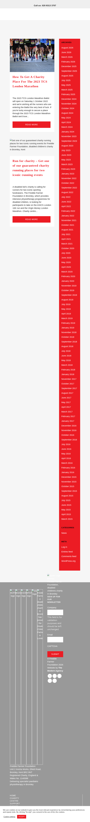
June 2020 (66, 258)
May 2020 (66, 262)
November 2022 (68, 178)
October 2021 (67, 225)
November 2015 (68, 482)
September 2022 (69, 188)
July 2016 (65, 444)
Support (15, 804)
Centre (14, 801)
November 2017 (68, 379)
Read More (31, 125)
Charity (14, 798)
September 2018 (69, 342)
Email (50, 635)
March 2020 (67, 272)
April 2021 (66, 239)
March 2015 (67, 519)
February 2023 (68, 169)
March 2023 (67, 164)
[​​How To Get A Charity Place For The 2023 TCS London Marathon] (32, 55)
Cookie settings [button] (9, 817)
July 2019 (65, 304)
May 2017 (66, 402)
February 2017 (68, 416)
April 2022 (66, 206)
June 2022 (66, 202)
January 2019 (67, 328)
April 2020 (66, 267)
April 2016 (66, 458)
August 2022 (67, 192)
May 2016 (66, 454)
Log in (64, 547)
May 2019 (66, 309)
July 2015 (65, 500)
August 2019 (67, 300)
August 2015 (67, 496)
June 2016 (66, 449)
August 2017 (67, 393)
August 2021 (67, 230)
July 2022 (65, 197)
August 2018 (67, 346)
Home (13, 796)
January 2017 (67, 421)
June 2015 (66, 505)
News (64, 533)
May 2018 (66, 360)
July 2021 (65, 234)
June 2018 (66, 356)
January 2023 (67, 174)
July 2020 (65, 253)
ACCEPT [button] (22, 817)
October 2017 (67, 384)
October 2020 (67, 248)
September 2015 (69, 491)
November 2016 (68, 430)
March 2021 (67, 244)
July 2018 (65, 351)
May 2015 (66, 510)
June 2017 (66, 398)
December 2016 (68, 426)
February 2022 (68, 211)
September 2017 (69, 388)
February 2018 (68, 370)
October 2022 (67, 183)
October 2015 (67, 486)
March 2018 (67, 365)
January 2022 (67, 216)
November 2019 (68, 286)
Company (51, 607)
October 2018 (67, 337)
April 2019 (66, 314)
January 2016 (67, 472)
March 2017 (67, 412)
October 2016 (67, 435)
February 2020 (68, 276)
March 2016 (67, 463)
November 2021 (68, 220)
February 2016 (68, 468)
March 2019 (67, 318)
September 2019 (69, 295)
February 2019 (68, 323)
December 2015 (68, 477)
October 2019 (67, 290)
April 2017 (66, 407)
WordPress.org (68, 561)
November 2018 (68, 332)
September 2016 (69, 440)
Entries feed (67, 552)
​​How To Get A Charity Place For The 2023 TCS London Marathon (30, 81)
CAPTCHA (52, 646)
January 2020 (67, 281)
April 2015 (66, 514)
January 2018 (67, 374)
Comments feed (68, 556)
